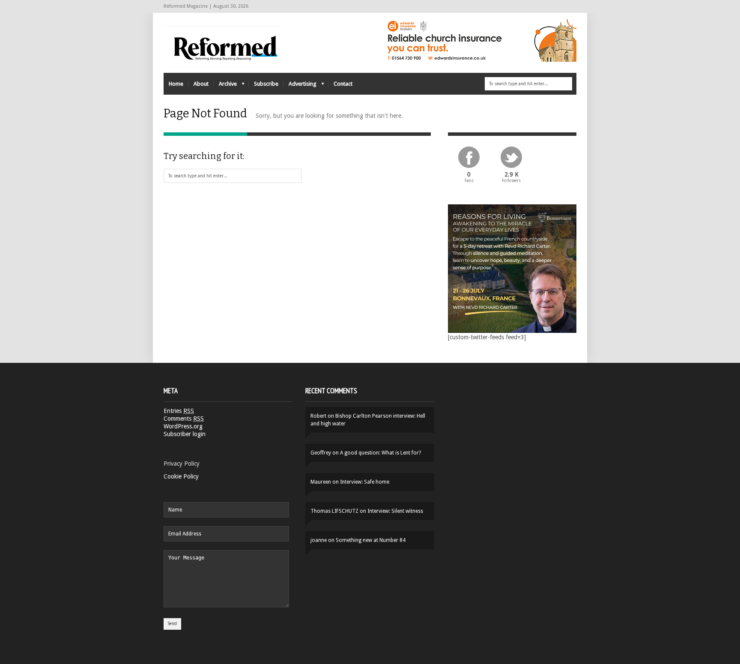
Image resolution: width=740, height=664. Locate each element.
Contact (343, 84)
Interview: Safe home (364, 482)
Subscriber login (185, 434)
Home (176, 84)
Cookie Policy (181, 476)
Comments (184, 418)
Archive (225, 86)
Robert (318, 416)
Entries (179, 410)
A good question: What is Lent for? (380, 453)
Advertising (299, 86)
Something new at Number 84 (371, 540)
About (201, 84)
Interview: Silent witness (395, 511)
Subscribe (266, 84)
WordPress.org (183, 426)
